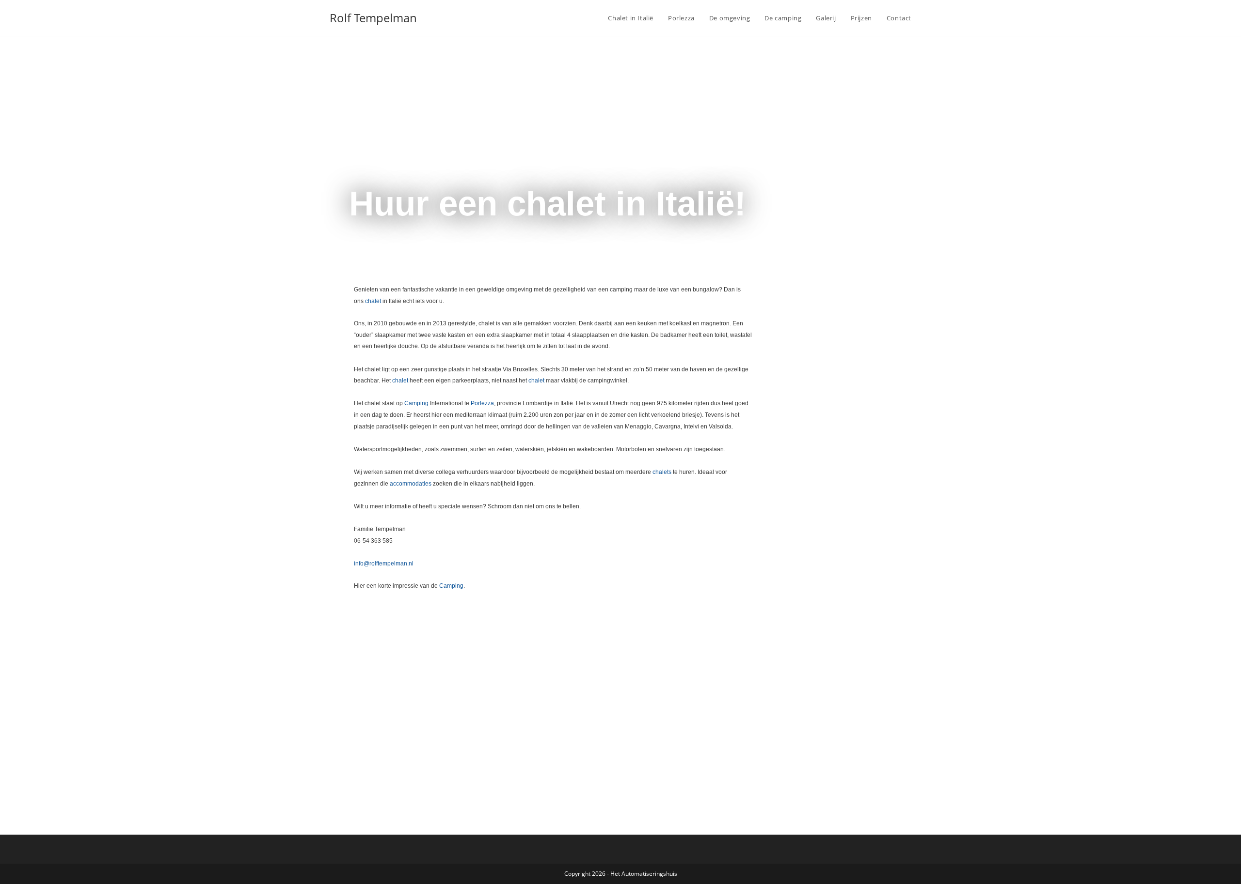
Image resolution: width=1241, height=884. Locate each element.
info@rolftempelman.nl (384, 563)
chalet (373, 301)
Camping (416, 403)
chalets (661, 472)
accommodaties (410, 483)
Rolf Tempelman (373, 18)
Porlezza (482, 403)
